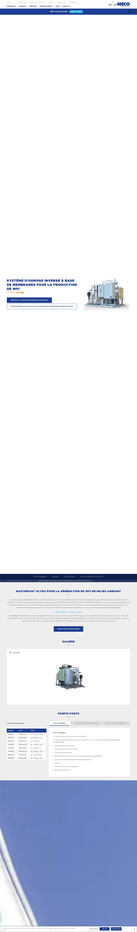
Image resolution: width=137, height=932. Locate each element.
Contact (66, 6)
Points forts (69, 576)
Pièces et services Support (92, 576)
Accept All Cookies (116, 928)
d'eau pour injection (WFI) (96, 600)
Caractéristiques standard (86, 723)
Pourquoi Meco (46, 6)
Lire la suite (76, 11)
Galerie (55, 576)
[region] (68, 929)
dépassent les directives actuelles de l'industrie (70, 618)
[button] (15, 731)
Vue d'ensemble (40, 576)
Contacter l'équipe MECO (68, 629)
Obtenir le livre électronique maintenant (29, 300)
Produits (22, 6)
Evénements (73, 2)
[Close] (134, 929)
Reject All (104, 928)
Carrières (51, 2)
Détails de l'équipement (116, 723)
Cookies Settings (93, 928)
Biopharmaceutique (28, 580)
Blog (57, 6)
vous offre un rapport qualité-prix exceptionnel (105, 607)
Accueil (10, 580)
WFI (76, 616)
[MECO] (119, 4)
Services (33, 6)
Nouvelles (62, 2)
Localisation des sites (37, 2)
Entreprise (22, 2)
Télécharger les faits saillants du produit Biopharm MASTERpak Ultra (42, 306)
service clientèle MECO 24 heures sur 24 (78, 759)
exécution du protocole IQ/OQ (92, 756)
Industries (11, 6)
